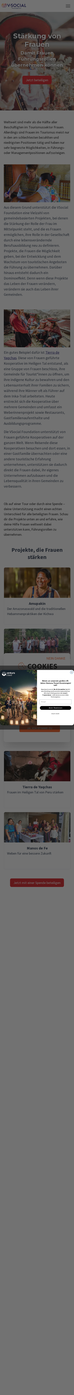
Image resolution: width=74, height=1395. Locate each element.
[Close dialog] (71, 672)
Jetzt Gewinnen (55, 708)
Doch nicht (55, 713)
